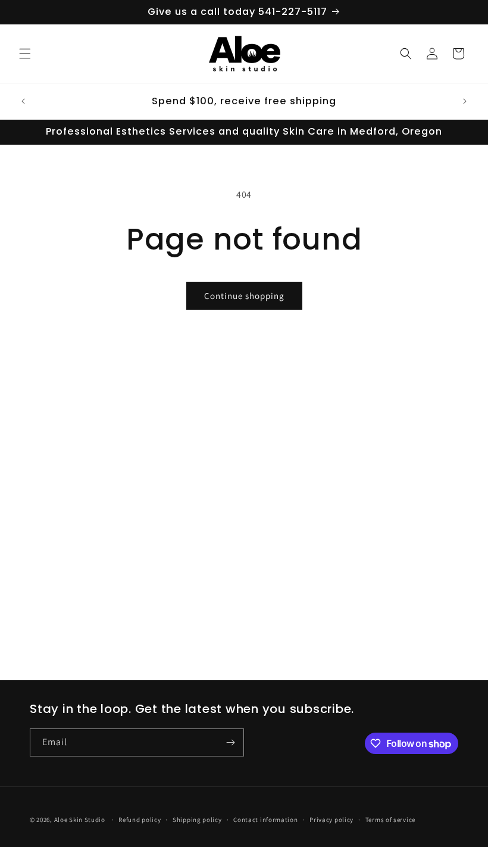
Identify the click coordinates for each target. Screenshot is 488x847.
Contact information (265, 819)
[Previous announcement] (23, 101)
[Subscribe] (230, 742)
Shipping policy (197, 819)
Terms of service (390, 819)
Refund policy (139, 819)
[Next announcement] (465, 101)
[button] (25, 54)
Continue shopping (244, 295)
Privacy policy (331, 819)
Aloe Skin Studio (79, 819)
